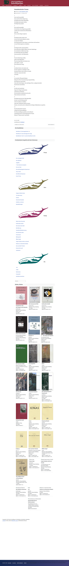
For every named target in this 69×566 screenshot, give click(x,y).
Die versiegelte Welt (20, 158)
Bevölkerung (18, 228)
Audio (17, 269)
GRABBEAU (41, 5)
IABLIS (25, 5)
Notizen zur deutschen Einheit (22, 243)
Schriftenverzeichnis (20, 276)
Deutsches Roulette (20, 199)
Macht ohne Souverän (20, 221)
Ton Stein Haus (19, 195)
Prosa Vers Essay (8, 5)
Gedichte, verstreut (20, 202)
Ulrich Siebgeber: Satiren (23, 11)
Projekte (20, 5)
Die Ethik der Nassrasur (20, 173)
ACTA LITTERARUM (35, 5)
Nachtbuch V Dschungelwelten (22, 131)
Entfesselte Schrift (19, 223)
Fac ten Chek (18, 167)
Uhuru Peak (18, 171)
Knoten (17, 197)
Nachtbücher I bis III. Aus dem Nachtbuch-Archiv (25, 135)
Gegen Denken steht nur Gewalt (22, 241)
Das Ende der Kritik (20, 232)
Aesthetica (18, 250)
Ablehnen (8, 564)
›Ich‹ (17, 267)
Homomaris (18, 234)
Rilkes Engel (18, 239)
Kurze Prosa (18, 176)
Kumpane (15, 5)
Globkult (22, 122)
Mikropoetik (18, 237)
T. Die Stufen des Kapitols (21, 164)
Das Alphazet (18, 160)
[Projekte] (21, 5)
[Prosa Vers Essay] (11, 5)
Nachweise (18, 271)
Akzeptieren (3, 564)
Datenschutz (47, 5)
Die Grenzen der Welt (20, 225)
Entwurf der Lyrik (19, 248)
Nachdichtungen (19, 204)
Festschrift (18, 274)
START (3, 5)
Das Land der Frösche (20, 245)
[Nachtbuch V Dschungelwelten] (29, 131)
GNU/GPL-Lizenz (15, 520)
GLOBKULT (29, 5)
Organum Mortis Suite (20, 193)
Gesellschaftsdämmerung (21, 230)
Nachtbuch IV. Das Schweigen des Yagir (24, 133)
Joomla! (3, 520)
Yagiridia (17, 162)
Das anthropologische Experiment (23, 169)
